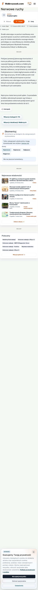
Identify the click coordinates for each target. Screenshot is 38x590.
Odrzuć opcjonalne (19, 581)
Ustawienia (19, 586)
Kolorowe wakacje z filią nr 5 (11, 250)
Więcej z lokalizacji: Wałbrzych (15, 122)
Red (7, 26)
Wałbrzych (5, 29)
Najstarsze (16, 150)
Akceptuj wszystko (19, 576)
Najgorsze (6, 154)
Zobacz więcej (19, 221)
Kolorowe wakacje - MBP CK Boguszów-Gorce (16, 243)
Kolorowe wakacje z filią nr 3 (26, 239)
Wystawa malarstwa (27, 246)
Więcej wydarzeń (19, 254)
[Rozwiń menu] (34, 4)
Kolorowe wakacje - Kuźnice (11, 246)
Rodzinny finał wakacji (9, 239)
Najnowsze (6, 150)
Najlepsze (26, 150)
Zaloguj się (25, 143)
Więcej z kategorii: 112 (12, 117)
